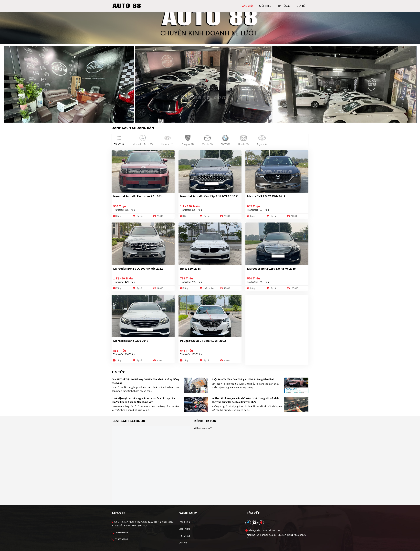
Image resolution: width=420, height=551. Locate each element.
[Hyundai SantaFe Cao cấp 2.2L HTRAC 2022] (210, 171)
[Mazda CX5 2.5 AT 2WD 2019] (276, 171)
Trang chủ (184, 521)
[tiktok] (261, 522)
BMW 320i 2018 (190, 268)
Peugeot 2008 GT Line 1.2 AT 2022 (203, 341)
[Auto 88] (128, 5)
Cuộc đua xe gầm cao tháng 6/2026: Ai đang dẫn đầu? (243, 379)
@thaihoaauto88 (203, 428)
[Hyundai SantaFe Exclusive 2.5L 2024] (143, 171)
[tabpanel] (210, 67)
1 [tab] (208, 117)
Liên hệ (182, 542)
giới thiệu (265, 5)
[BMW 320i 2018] (210, 244)
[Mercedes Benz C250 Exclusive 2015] (276, 244)
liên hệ (301, 5)
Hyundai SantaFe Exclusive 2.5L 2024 (138, 196)
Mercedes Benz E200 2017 (130, 341)
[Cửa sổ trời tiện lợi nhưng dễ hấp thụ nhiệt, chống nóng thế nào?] (196, 385)
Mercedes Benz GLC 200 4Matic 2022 (138, 268)
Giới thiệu (184, 528)
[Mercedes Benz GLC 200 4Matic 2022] (143, 244)
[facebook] (248, 522)
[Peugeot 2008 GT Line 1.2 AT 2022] (210, 316)
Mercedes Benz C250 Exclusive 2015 (271, 268)
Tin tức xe (184, 535)
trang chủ (246, 5)
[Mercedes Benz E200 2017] (143, 316)
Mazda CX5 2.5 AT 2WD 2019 (266, 196)
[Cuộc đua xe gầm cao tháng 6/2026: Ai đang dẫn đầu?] (296, 385)
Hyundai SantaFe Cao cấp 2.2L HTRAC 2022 (209, 196)
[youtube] (255, 522)
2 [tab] (211, 117)
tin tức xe (284, 5)
